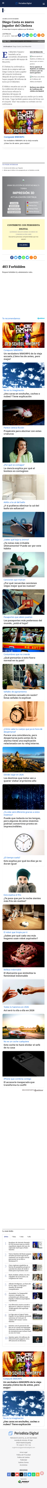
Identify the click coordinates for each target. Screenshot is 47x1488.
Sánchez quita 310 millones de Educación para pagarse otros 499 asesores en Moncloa (19, 1339)
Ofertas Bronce (33, 212)
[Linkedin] (27, 35)
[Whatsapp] (31, 35)
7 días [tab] (14, 1237)
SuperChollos (33, 202)
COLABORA (24, 245)
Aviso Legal (23, 1452)
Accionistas (23, 1465)
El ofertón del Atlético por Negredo (13, 168)
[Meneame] (39, 35)
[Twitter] (23, 35)
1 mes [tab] (22, 1237)
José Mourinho (26, 46)
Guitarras (14, 203)
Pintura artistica (14, 212)
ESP (44, 3)
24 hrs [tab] (6, 1237)
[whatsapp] (33, 1474)
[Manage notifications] (42, 1473)
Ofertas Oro (32, 205)
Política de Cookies (23, 1457)
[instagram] (25, 1474)
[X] (13, 1474)
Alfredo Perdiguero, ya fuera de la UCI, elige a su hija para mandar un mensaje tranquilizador (20, 1286)
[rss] (37, 1474)
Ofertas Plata (33, 209)
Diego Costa (17, 46)
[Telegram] (35, 35)
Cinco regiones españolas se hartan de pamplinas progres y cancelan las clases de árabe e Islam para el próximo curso (19, 1268)
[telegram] (29, 1474)
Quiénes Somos (23, 1462)
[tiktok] (21, 1474)
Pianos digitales (14, 209)
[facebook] (9, 1474)
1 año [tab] (29, 1237)
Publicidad (23, 1460)
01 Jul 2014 (6, 36)
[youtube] (17, 1474)
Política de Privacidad (24, 1455)
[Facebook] (19, 35)
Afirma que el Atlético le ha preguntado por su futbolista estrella (21, 170)
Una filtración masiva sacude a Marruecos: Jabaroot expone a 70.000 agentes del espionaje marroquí (19, 1307)
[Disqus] (23, 1126)
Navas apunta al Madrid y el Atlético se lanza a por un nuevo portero (37, 70)
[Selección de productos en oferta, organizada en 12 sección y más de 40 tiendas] (23, 180)
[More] (42, 35)
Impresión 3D (14, 206)
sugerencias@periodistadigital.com (23, 1447)
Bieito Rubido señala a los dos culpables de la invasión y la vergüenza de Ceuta (19, 1276)
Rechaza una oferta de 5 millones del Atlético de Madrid (37, 89)
